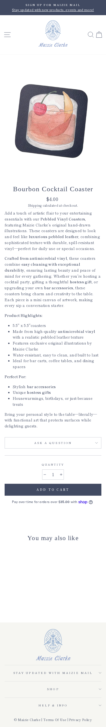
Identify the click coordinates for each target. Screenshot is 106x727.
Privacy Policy (80, 719)
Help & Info (53, 705)
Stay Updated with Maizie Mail (53, 673)
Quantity (53, 464)
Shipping (35, 205)
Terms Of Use (54, 719)
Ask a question (53, 443)
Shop (53, 689)
